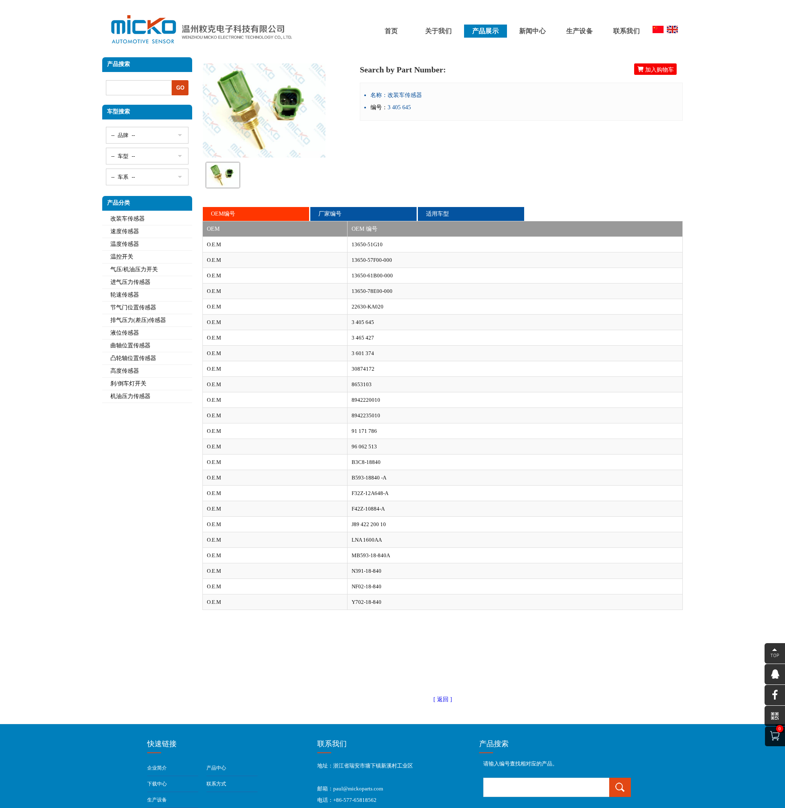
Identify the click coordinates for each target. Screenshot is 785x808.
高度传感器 (124, 371)
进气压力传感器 (130, 282)
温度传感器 (124, 244)
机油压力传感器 (130, 396)
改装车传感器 (127, 219)
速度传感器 (124, 231)
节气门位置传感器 (133, 307)
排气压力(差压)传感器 (138, 320)
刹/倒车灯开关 (128, 383)
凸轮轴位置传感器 (133, 358)
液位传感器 (124, 333)
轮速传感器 (124, 295)
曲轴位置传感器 (130, 345)
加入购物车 (655, 69)
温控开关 (121, 257)
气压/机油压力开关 (134, 269)
